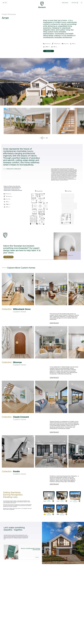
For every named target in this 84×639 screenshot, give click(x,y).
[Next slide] (44, 137)
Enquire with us (8, 257)
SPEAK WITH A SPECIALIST (14, 168)
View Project (54, 323)
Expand (27, 120)
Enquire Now (48, 51)
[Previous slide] (40, 137)
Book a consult (65, 2)
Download (37, 557)
